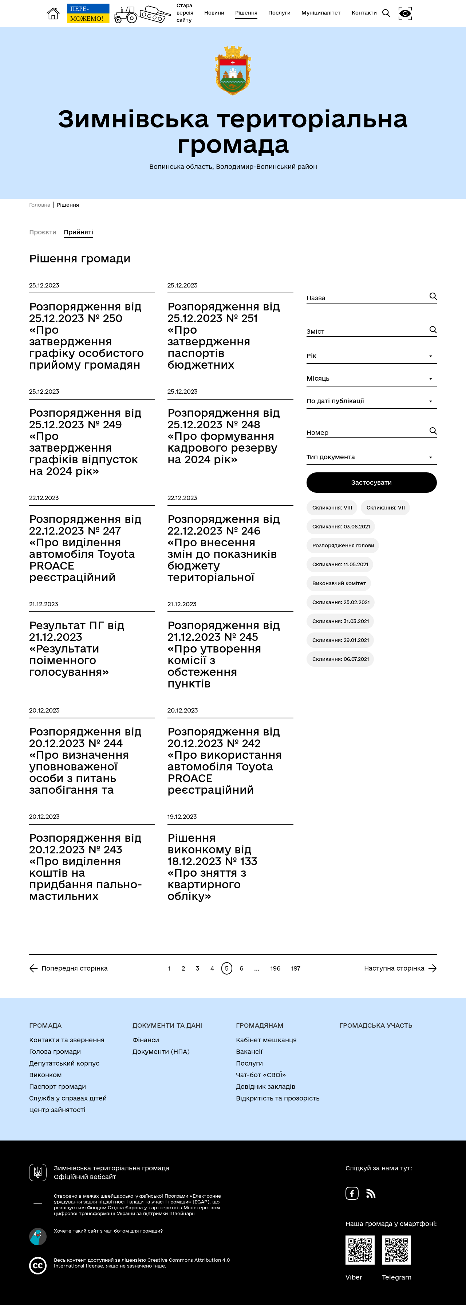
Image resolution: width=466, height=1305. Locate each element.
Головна (39, 205)
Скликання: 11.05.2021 (340, 564)
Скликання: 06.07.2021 (340, 659)
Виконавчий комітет (339, 583)
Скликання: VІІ (386, 508)
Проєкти (42, 232)
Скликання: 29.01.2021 (340, 640)
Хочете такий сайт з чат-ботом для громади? (108, 1230)
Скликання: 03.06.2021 (341, 526)
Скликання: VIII (332, 508)
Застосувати (371, 482)
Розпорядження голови (343, 545)
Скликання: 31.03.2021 (340, 621)
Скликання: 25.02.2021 (341, 602)
